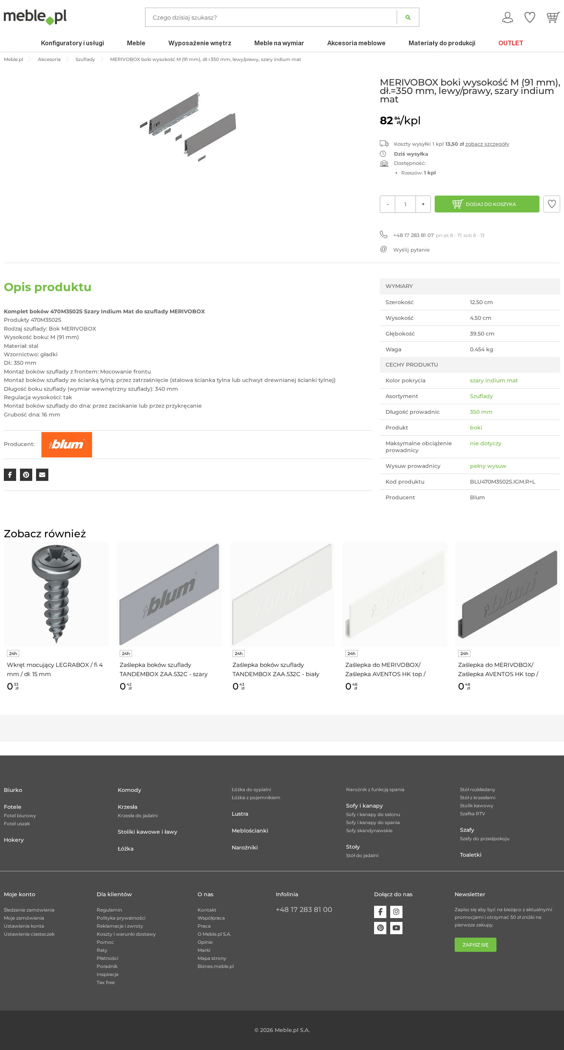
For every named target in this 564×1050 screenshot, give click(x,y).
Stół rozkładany (477, 789)
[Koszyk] (553, 17)
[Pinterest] (380, 928)
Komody (129, 790)
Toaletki (471, 854)
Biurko (13, 790)
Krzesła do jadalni (138, 815)
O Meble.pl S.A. (214, 934)
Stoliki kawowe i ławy (147, 831)
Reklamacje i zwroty (120, 926)
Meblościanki (250, 830)
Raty (102, 950)
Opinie (205, 942)
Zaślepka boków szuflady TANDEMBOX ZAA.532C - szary (164, 669)
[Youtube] (396, 928)
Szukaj (408, 17)
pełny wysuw (488, 465)
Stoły (353, 846)
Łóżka (126, 848)
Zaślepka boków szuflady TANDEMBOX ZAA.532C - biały (276, 669)
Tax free (106, 982)
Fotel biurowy (20, 815)
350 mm (481, 411)
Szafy (467, 829)
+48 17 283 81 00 (304, 909)
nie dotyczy (485, 443)
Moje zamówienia (24, 918)
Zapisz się (475, 945)
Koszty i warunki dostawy (126, 934)
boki (476, 427)
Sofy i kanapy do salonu (373, 814)
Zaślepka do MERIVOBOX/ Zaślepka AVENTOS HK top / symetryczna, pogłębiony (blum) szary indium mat (504, 670)
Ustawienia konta (24, 926)
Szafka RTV (472, 813)
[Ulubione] (529, 17)
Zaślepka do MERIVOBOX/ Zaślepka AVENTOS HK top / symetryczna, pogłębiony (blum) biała (391, 670)
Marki (204, 950)
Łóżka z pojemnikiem (256, 797)
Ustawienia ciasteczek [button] (29, 934)
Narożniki (245, 847)
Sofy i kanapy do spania (373, 822)
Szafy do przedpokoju (485, 838)
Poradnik (107, 966)
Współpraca (211, 918)
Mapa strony (212, 958)
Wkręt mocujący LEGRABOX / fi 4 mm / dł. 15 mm (55, 669)
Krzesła (127, 806)
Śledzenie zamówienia (29, 910)
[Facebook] (380, 912)
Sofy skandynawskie (369, 830)
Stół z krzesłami (477, 797)
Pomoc (105, 942)
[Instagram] (396, 912)
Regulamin (109, 910)
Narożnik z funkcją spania (375, 789)
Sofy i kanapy (364, 805)
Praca (204, 926)
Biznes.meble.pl (216, 966)
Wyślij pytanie (411, 250)
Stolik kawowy (476, 805)
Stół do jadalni (362, 855)
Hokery (14, 839)
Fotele (12, 806)
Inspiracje (108, 974)
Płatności (107, 958)
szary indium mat (494, 380)
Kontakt (207, 910)
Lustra (240, 813)
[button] (551, 204)
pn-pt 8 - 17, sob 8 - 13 (439, 235)
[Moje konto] (507, 17)
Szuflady (481, 396)
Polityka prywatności (121, 918)
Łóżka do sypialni (251, 789)
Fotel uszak (17, 823)
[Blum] (66, 444)
